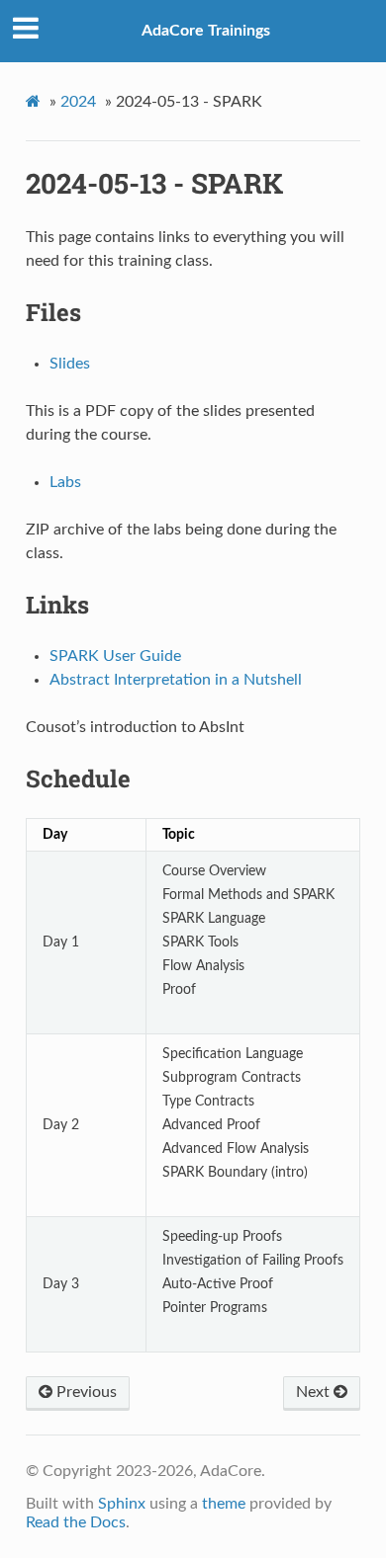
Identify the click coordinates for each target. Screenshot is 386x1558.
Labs (65, 482)
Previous (84, 1392)
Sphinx (121, 1504)
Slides (69, 363)
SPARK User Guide (115, 656)
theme (223, 1504)
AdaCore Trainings (206, 31)
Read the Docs (76, 1522)
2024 (78, 102)
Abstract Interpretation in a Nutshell (175, 680)
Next (315, 1392)
